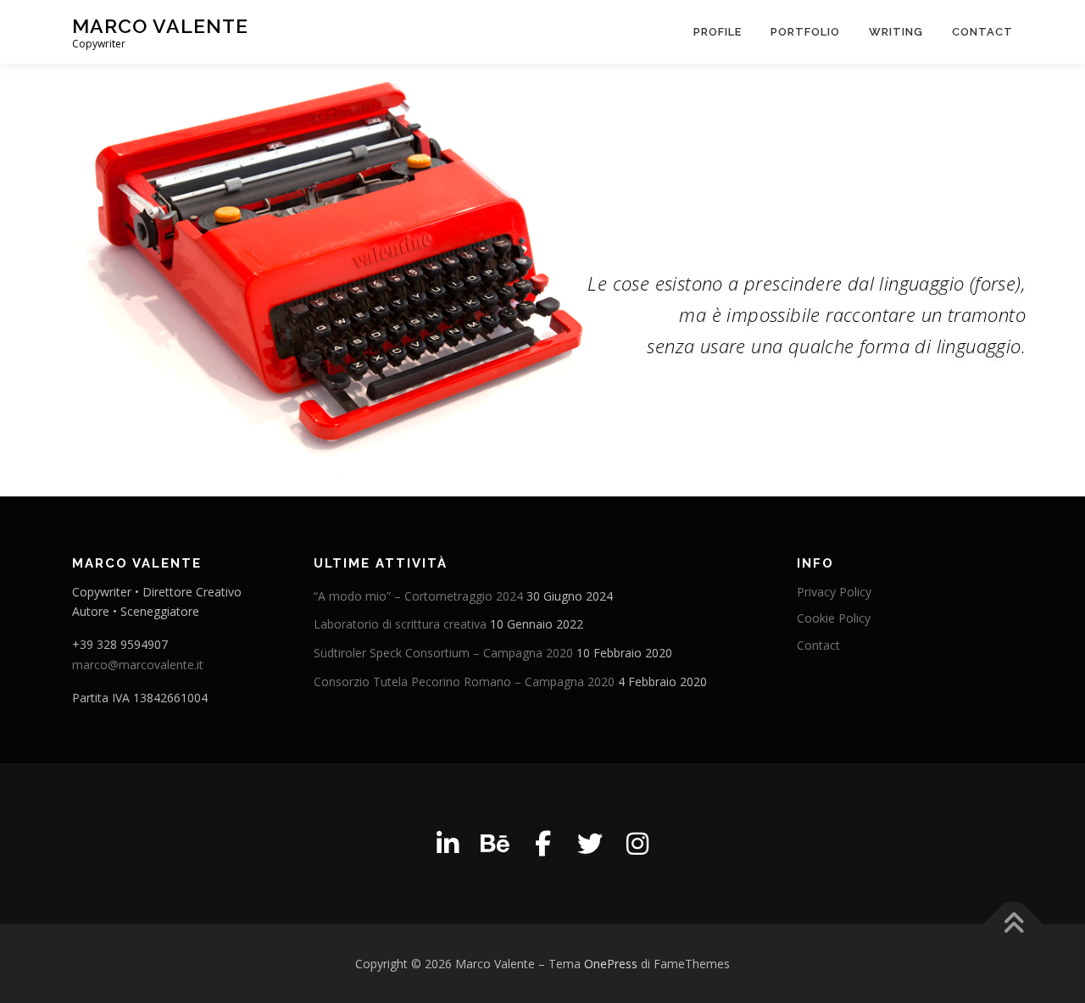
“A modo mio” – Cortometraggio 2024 (418, 596)
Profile (717, 31)
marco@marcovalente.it (137, 665)
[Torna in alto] (1013, 924)
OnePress (610, 964)
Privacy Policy (834, 592)
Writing (896, 31)
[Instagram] (637, 843)
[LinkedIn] (447, 843)
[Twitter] (590, 843)
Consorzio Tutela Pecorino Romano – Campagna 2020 (464, 681)
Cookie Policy (834, 618)
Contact (982, 31)
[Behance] (495, 843)
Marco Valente (160, 25)
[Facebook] (542, 843)
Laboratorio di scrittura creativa (400, 624)
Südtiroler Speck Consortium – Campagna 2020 (443, 653)
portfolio (805, 31)
